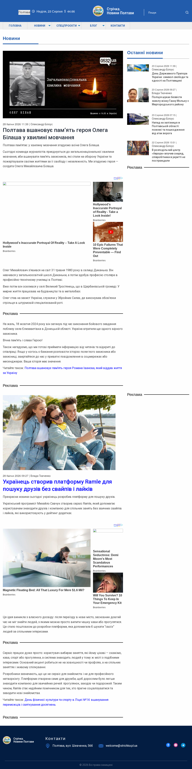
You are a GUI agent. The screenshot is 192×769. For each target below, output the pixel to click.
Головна (15, 25)
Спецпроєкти (66, 25)
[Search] (184, 12)
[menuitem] (15, 25)
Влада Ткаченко (162, 93)
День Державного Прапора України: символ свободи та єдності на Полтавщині (170, 77)
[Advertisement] (158, 194)
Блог (93, 25)
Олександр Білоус (42, 124)
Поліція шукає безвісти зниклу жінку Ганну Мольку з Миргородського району (170, 101)
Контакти (118, 25)
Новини (39, 25)
